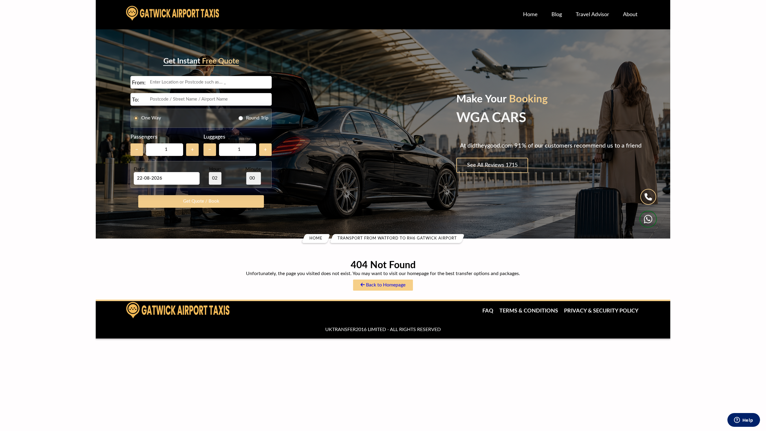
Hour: (215, 169)
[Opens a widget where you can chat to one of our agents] (743, 420)
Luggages (214, 137)
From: (139, 83)
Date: (139, 169)
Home (530, 14)
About (630, 14)
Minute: (253, 169)
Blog (556, 14)
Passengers (143, 137)
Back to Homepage (385, 285)
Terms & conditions (528, 311)
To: (135, 100)
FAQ (487, 311)
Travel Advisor (592, 14)
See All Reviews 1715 (492, 165)
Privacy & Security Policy (601, 311)
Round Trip (257, 118)
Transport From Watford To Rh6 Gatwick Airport (397, 238)
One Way (151, 118)
